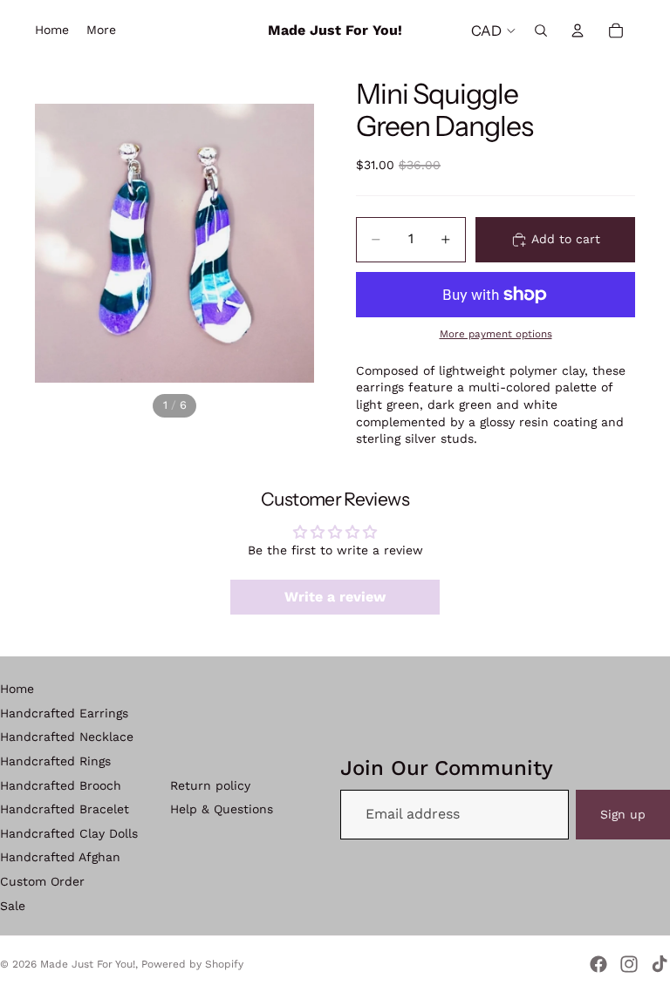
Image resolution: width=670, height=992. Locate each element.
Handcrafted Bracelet (64, 809)
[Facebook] (598, 964)
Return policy (210, 785)
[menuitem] (101, 30)
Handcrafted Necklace (66, 737)
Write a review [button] (335, 596)
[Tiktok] (659, 964)
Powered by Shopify (192, 964)
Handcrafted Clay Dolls (69, 833)
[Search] (541, 30)
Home (17, 689)
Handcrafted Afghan (60, 857)
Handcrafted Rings (55, 761)
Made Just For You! (87, 964)
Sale (12, 906)
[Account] (577, 30)
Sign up (623, 814)
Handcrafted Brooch (60, 785)
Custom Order (42, 881)
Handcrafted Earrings (64, 713)
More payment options (496, 334)
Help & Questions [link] (221, 809)
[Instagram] (629, 964)
